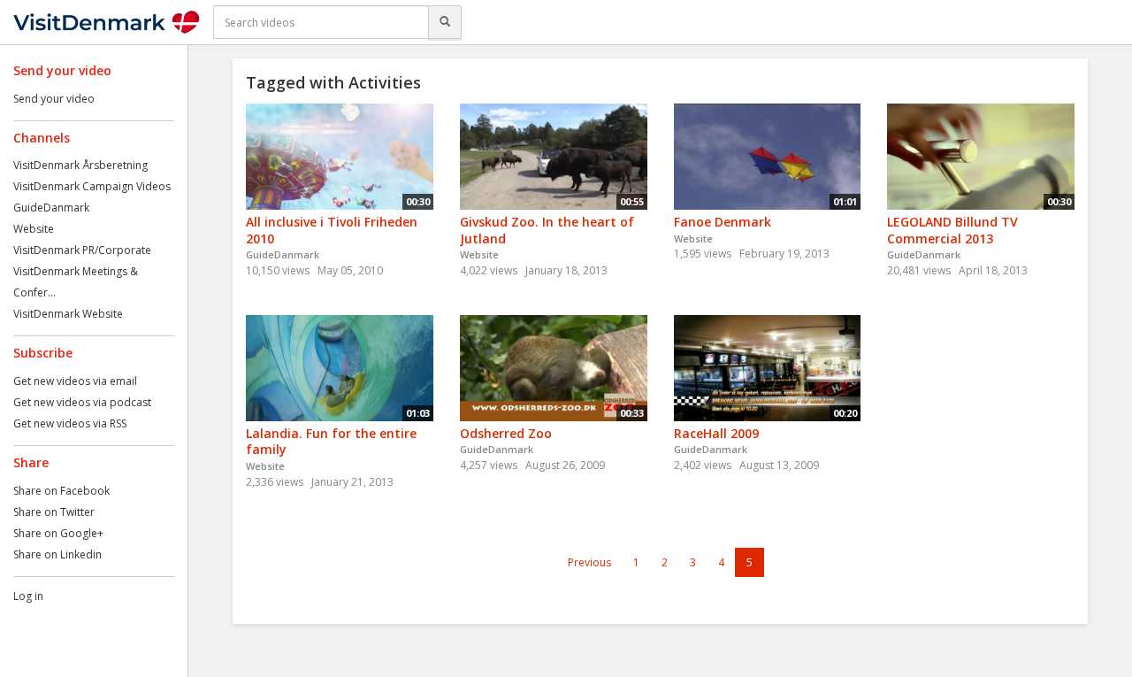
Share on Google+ (58, 533)
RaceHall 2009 (716, 433)
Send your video (54, 98)
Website (33, 228)
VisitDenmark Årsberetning (80, 165)
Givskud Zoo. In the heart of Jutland (547, 230)
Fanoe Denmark (722, 221)
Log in (28, 596)
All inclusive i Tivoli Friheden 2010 (331, 230)
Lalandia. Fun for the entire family (331, 441)
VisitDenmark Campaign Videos (92, 186)
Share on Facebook (61, 490)
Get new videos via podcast (82, 402)
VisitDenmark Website (68, 313)
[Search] (445, 22)
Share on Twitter (54, 511)
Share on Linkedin (57, 554)
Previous (589, 562)
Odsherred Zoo (506, 433)
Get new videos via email (75, 381)
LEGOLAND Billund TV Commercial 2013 (952, 230)
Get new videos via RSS (69, 423)
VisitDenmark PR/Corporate (82, 250)
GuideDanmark (51, 207)
